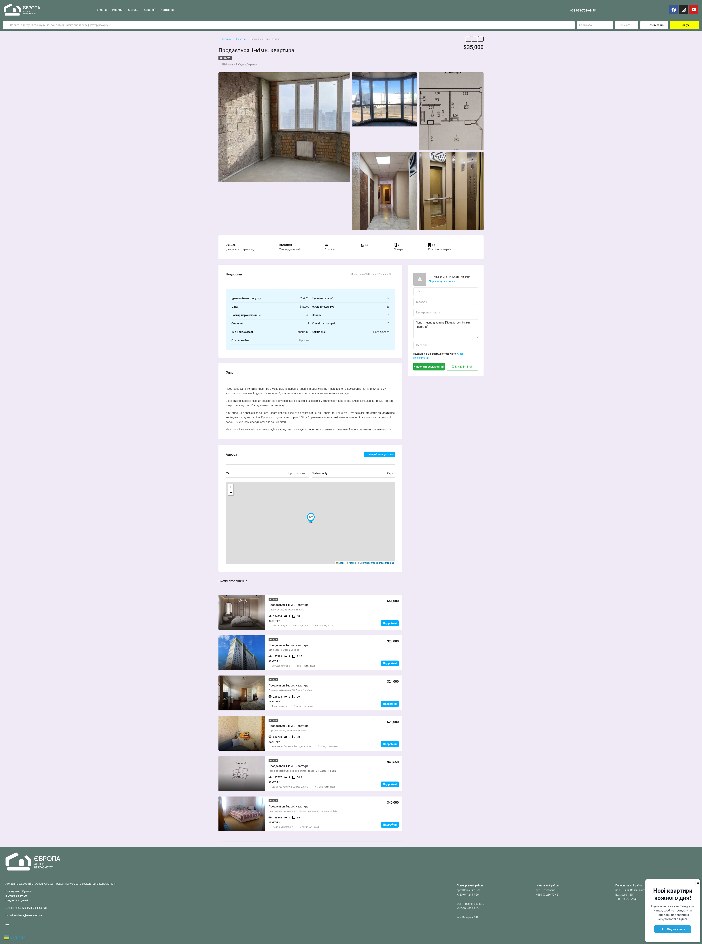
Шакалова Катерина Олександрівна (290, 787)
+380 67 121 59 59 (468, 894)
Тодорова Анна (279, 706)
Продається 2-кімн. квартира (289, 685)
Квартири (240, 39)
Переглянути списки (442, 281)
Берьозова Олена (281, 666)
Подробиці (390, 623)
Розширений (655, 25)
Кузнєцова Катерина (282, 827)
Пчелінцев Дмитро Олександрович (290, 625)
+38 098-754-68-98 (583, 10)
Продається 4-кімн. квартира (289, 806)
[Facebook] (673, 9)
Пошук (684, 25)
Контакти (167, 10)
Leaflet (341, 562)
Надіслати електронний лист (429, 366)
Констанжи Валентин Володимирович (291, 746)
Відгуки (133, 10)
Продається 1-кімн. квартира (289, 605)
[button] (311, 518)
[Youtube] (693, 9)
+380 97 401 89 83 (468, 908)
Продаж (225, 58)
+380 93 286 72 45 (547, 894)
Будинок (226, 39)
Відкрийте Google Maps (380, 454)
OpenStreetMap (367, 562)
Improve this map (385, 562)
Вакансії (149, 10)
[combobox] (626, 25)
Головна (101, 10)
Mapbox (353, 562)
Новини (117, 10)
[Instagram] (683, 9)
